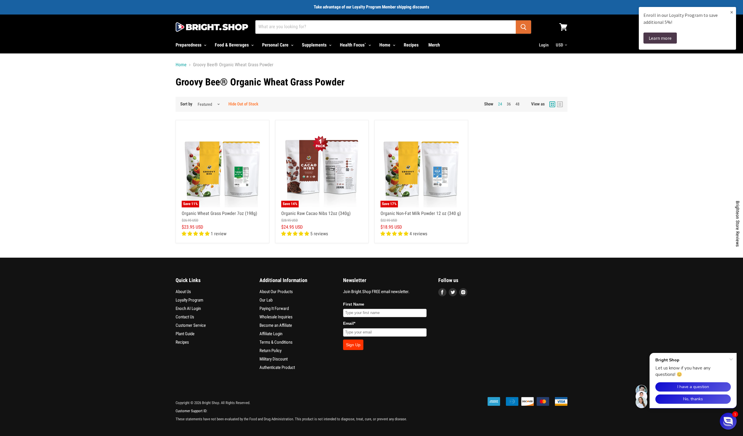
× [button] (731, 12)
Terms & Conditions (276, 342)
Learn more (660, 38)
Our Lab (266, 300)
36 (509, 104)
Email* (349, 323)
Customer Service (191, 325)
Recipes (411, 45)
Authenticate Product (277, 367)
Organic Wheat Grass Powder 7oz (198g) (219, 213)
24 (500, 104)
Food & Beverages (232, 45)
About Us (183, 291)
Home (385, 45)
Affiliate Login (270, 333)
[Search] (523, 27)
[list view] (560, 104)
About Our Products (276, 291)
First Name (353, 304)
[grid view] (552, 104)
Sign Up (353, 344)
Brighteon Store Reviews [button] (737, 224)
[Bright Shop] (212, 27)
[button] (728, 421)
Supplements (315, 45)
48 (517, 104)
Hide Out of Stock (243, 104)
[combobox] (385, 27)
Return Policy (270, 350)
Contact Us (185, 317)
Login (544, 45)
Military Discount (273, 359)
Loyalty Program (189, 300)
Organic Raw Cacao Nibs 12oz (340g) (316, 213)
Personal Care (276, 45)
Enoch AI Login (188, 308)
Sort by (186, 104)
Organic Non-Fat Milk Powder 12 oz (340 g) (420, 213)
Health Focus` (353, 45)
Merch (434, 45)
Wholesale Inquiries (276, 317)
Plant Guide (185, 333)
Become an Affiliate (275, 325)
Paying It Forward (274, 308)
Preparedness (189, 45)
